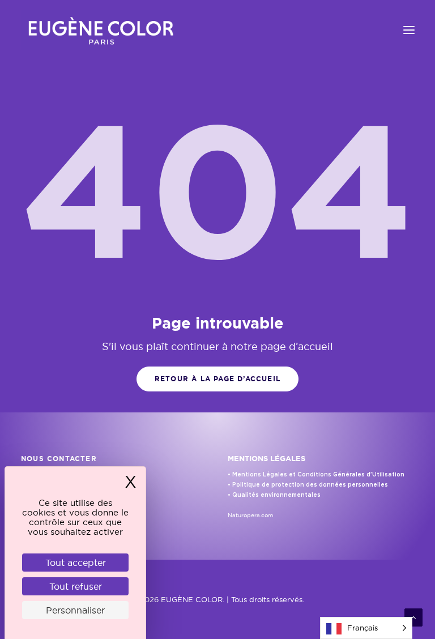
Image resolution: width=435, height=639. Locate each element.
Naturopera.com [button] (251, 515)
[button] (409, 30)
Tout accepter (75, 562)
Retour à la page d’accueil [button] (217, 379)
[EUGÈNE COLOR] (100, 30)
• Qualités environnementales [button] (274, 495)
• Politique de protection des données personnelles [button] (308, 485)
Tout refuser (75, 586)
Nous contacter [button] (59, 458)
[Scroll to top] (413, 616)
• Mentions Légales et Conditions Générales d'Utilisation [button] (316, 475)
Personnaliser (75, 610)
